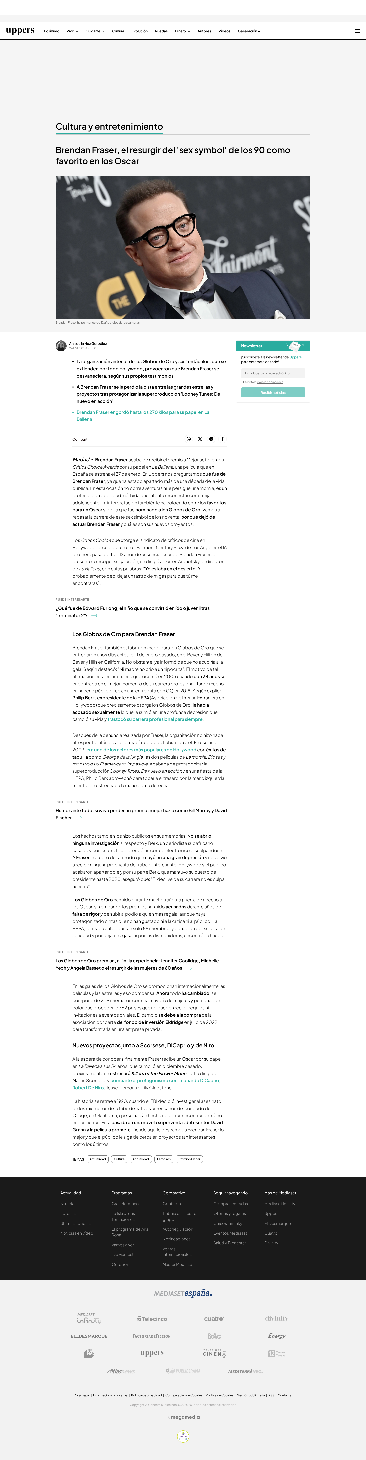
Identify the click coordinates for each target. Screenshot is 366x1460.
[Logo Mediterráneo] (245, 1371)
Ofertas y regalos (229, 1213)
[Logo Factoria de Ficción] (152, 1336)
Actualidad (98, 1159)
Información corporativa (110, 1395)
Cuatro (271, 1233)
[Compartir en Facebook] (222, 439)
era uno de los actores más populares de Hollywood (141, 749)
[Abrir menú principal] (357, 30)
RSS (271, 1395)
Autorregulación (178, 1229)
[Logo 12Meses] (276, 1353)
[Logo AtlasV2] (120, 1371)
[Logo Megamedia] (185, 1417)
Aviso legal (82, 1395)
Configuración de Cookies (183, 1395)
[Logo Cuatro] (214, 1319)
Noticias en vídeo (77, 1233)
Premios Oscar (189, 1159)
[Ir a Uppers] (20, 31)
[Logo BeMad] (89, 1353)
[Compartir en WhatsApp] (188, 439)
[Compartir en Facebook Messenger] (211, 439)
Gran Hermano (125, 1203)
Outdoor (120, 1264)
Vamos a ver (123, 1244)
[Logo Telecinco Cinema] (214, 1353)
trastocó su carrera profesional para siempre (155, 719)
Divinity (271, 1242)
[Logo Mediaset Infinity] (89, 1319)
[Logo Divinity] (276, 1319)
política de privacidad (270, 381)
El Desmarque (277, 1223)
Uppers (271, 1213)
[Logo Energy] (277, 1336)
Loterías (68, 1213)
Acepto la (264, 381)
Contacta (172, 1203)
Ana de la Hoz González (88, 343)
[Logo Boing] (214, 1336)
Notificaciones (177, 1238)
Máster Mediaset (178, 1264)
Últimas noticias (76, 1223)
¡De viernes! (122, 1254)
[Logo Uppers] (152, 1353)
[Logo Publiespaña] (183, 1371)
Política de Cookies (219, 1395)
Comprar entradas (230, 1203)
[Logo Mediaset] (183, 1296)
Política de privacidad (146, 1395)
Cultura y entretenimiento (109, 126)
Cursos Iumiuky (227, 1223)
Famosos (164, 1159)
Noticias (68, 1203)
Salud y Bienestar (229, 1242)
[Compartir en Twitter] (200, 439)
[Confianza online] (183, 1441)
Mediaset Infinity (279, 1203)
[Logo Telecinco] (152, 1319)
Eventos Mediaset (230, 1233)
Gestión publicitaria (251, 1395)
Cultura (119, 1159)
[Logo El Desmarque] (89, 1336)
